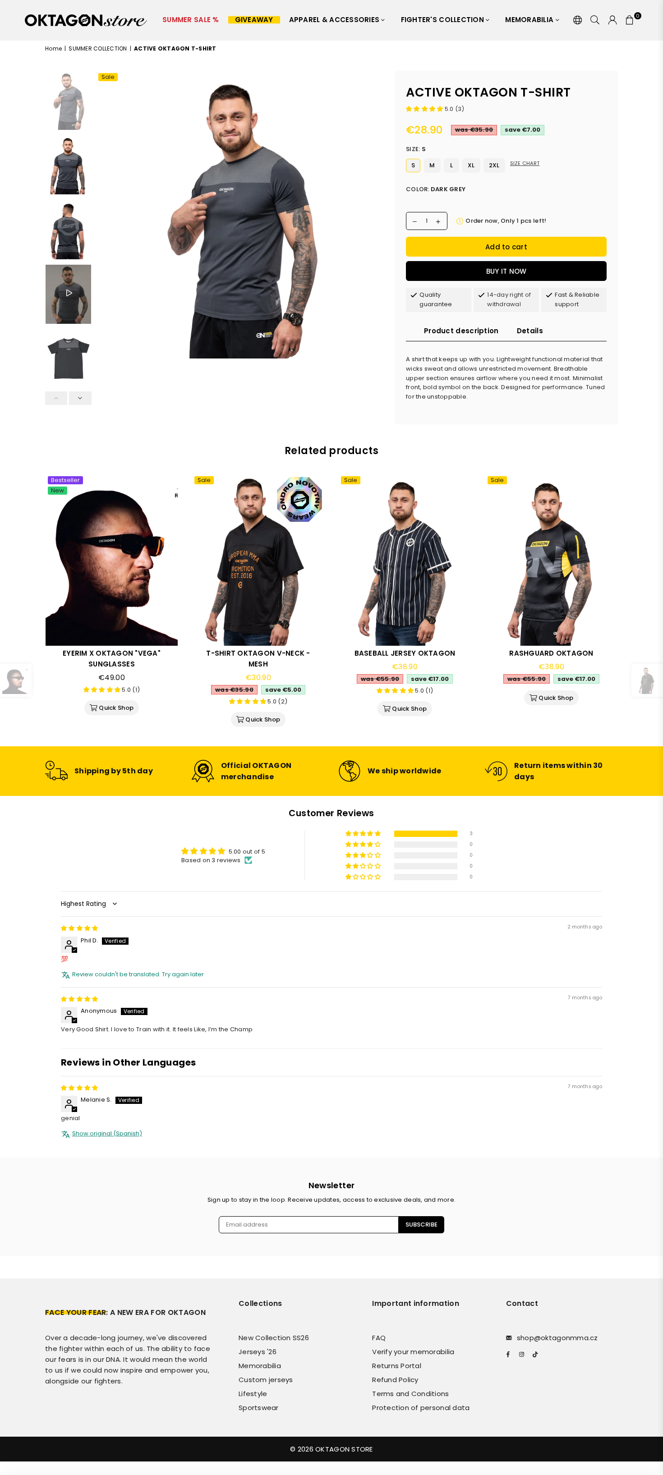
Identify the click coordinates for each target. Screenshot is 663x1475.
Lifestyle (253, 1393)
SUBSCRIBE (421, 1224)
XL (471, 165)
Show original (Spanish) (107, 1134)
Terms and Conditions (410, 1393)
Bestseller (65, 480)
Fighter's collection (443, 19)
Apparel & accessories (335, 19)
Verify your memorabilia (413, 1351)
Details (530, 330)
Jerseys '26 (257, 1351)
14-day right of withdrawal (509, 299)
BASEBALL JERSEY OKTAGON (405, 653)
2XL (494, 165)
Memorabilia (530, 19)
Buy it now (506, 271)
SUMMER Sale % (190, 19)
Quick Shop (115, 706)
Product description (461, 330)
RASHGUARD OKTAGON (551, 653)
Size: (416, 149)
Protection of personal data (421, 1407)
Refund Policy (395, 1379)
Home (53, 48)
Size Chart (525, 163)
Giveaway (254, 19)
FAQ (379, 1337)
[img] (79, 928)
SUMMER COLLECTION (98, 48)
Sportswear (259, 1407)
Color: (435, 189)
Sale (108, 77)
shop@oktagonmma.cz (557, 1337)
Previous (104, 216)
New (57, 491)
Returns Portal (396, 1365)
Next (375, 216)
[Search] (594, 20)
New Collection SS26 (274, 1337)
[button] (425, 109)
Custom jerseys (266, 1379)
